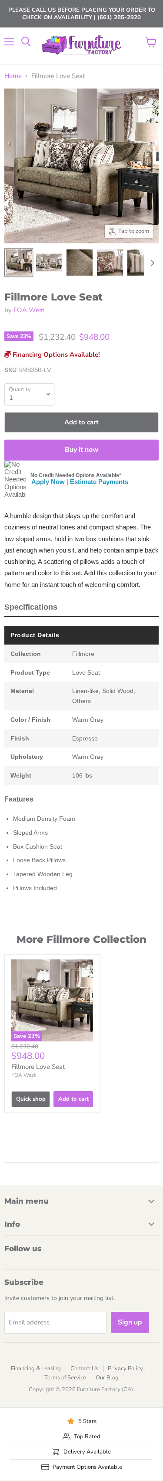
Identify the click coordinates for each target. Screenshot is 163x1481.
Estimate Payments (99, 481)
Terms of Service (65, 1378)
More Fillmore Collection (81, 939)
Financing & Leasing (36, 1368)
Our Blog (107, 1378)
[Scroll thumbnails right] (151, 263)
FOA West (28, 310)
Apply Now (48, 481)
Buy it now (82, 449)
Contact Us (84, 1368)
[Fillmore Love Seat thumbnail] (19, 262)
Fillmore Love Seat (38, 1066)
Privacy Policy (125, 1368)
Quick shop (31, 1099)
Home (13, 76)
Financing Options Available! (55, 354)
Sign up (130, 1322)
